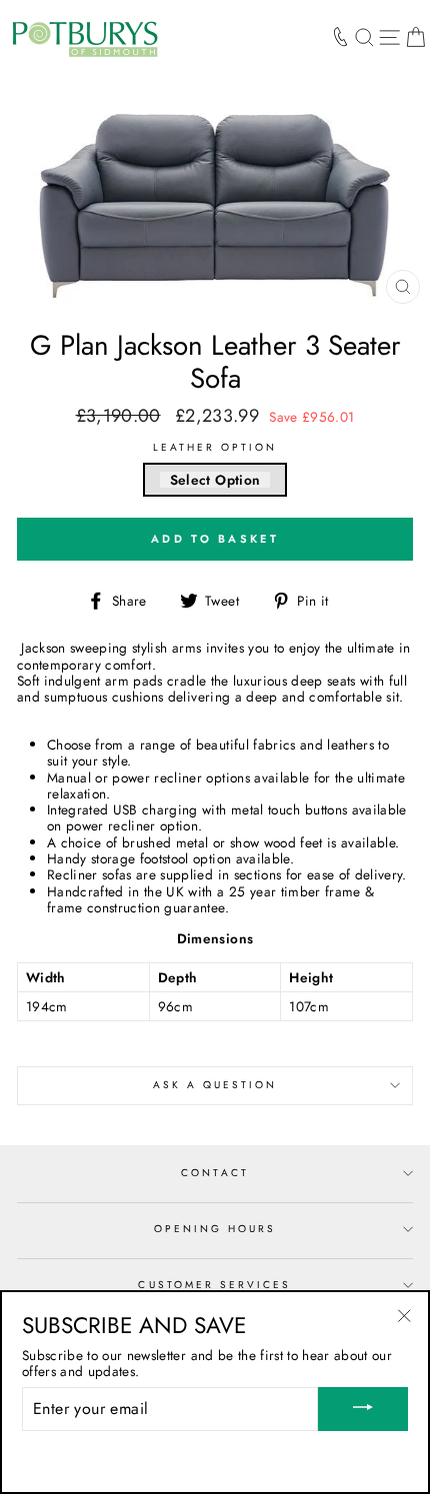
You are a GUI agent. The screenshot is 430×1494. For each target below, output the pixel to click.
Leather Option (215, 448)
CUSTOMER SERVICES (214, 1284)
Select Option (215, 480)
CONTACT (214, 1172)
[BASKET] (415, 37)
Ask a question (215, 1084)
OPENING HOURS (215, 1228)
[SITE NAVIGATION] (389, 37)
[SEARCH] (364, 37)
